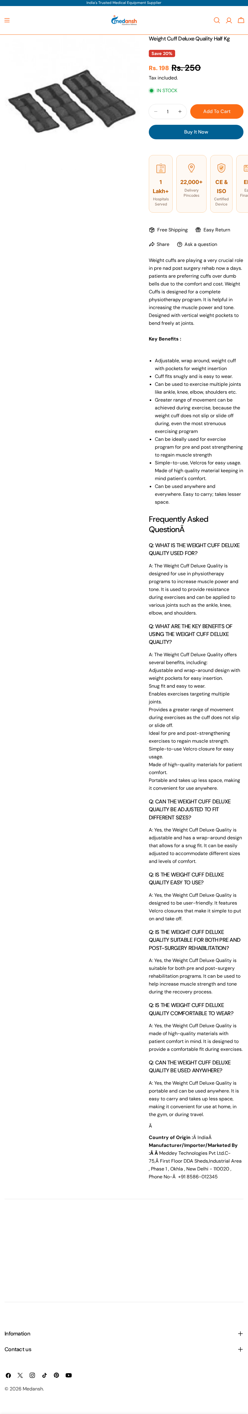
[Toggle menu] (7, 20)
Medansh (33, 1389)
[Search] (217, 20)
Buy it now (196, 132)
